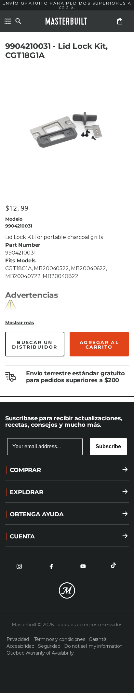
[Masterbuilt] (67, 21)
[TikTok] (115, 566)
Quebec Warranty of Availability (40, 653)
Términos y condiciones (60, 639)
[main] (67, 201)
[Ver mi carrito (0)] (119, 21)
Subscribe (108, 446)
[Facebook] (51, 566)
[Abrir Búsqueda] (18, 21)
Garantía (98, 639)
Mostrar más (19, 323)
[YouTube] (83, 566)
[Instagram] (19, 566)
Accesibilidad (21, 646)
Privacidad (19, 639)
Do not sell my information (93, 646)
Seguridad (49, 646)
